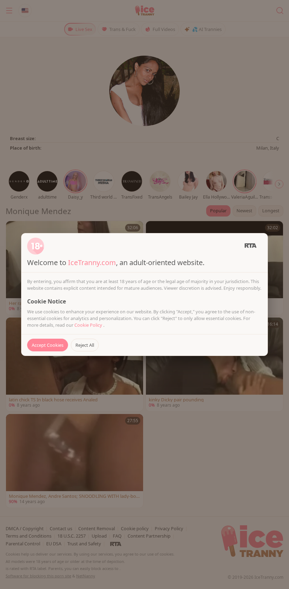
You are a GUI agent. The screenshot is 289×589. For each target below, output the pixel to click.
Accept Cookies (47, 345)
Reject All (84, 345)
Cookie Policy (88, 325)
